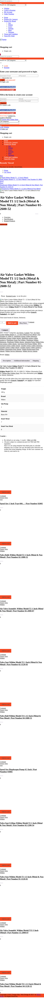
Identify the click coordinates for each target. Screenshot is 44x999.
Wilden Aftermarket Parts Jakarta (10, 349)
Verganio (11, 32)
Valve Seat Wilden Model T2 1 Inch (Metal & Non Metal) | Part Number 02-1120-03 (21, 663)
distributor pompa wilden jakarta (10, 338)
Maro (10, 30)
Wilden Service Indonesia (13, 351)
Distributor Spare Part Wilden (16, 340)
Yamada (10, 28)
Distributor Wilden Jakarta (15, 342)
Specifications (8, 219)
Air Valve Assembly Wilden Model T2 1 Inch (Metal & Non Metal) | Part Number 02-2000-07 (21, 610)
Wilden (10, 25)
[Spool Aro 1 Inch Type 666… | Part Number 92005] (14, 488)
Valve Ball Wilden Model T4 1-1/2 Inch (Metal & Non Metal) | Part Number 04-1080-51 (20, 717)
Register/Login (11, 296)
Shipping (36, 361)
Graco (10, 27)
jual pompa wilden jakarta (8, 344)
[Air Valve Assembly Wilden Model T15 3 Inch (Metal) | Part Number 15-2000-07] (14, 914)
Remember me (7, 78)
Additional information (22, 361)
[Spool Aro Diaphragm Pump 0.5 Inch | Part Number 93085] (14, 754)
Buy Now (23, 323)
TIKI (28, 440)
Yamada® (3, 314)
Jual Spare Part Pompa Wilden (27, 344)
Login (6, 66)
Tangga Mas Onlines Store (8, 303)
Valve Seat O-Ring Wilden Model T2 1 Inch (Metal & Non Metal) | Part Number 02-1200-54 (21, 824)
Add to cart (3, 224)
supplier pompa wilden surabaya (30, 347)
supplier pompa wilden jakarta (9, 347)
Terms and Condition (11, 34)
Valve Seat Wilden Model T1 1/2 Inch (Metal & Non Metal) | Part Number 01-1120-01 (21, 878)
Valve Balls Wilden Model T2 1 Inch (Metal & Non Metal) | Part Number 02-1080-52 (21, 556)
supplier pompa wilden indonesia (31, 346)
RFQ (39, 344)
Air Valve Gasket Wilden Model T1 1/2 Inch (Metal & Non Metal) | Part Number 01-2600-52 (20, 334)
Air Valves (7, 172)
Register (6, 67)
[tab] (7, 361)
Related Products (9, 221)
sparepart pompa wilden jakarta (10, 346)
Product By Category (11, 19)
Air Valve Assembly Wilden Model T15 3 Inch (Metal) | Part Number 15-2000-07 (19, 931)
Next (1, 183)
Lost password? (10, 80)
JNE (34, 440)
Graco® (33, 312)
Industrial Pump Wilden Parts (34, 342)
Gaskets (26, 333)
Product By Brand (10, 21)
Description (7, 361)
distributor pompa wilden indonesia (25, 336)
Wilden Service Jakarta (30, 351)
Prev (1, 176)
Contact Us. (11, 116)
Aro (9, 23)
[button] (0, 54)
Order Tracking (9, 14)
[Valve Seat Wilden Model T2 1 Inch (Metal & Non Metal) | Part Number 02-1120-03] (14, 646)
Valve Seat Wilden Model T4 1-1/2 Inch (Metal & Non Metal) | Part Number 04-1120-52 (20, 985)
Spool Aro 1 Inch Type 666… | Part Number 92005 (21, 503)
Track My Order (9, 36)
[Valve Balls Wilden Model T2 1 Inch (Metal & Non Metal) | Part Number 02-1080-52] (14, 539)
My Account (8, 12)
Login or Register (9, 10)
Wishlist (6, 8)
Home (6, 17)
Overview (7, 217)
